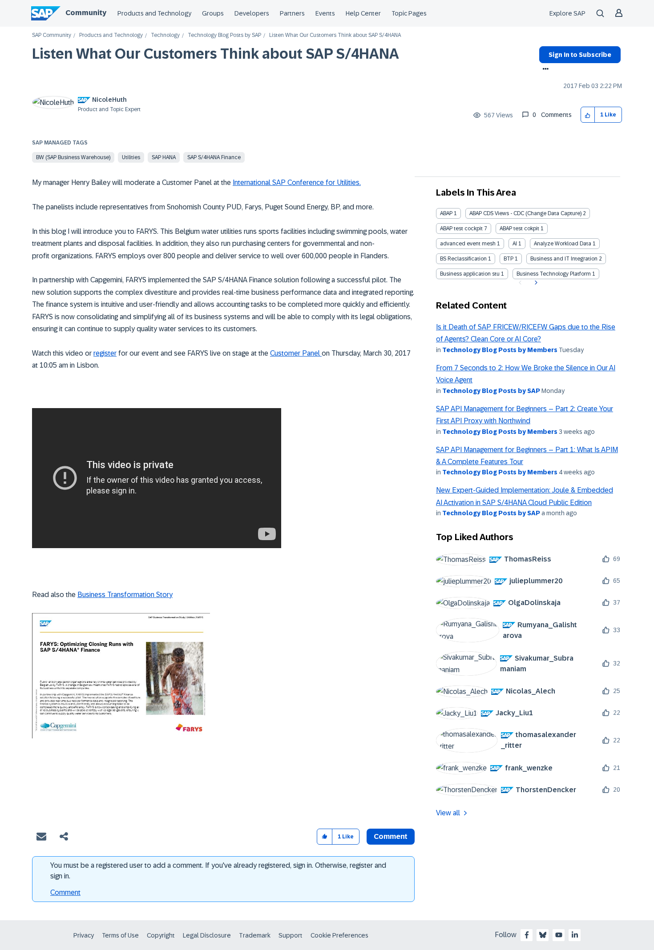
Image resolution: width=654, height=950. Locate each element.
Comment (65, 892)
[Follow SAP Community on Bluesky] (542, 934)
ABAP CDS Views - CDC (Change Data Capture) (525, 213)
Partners (292, 13)
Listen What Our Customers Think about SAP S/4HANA (215, 54)
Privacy (83, 935)
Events (325, 13)
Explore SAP (567, 13)
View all (448, 813)
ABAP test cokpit (519, 228)
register (105, 353)
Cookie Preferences (339, 935)
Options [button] (544, 69)
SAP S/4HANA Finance (214, 157)
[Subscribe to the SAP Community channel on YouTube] (558, 934)
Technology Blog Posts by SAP (224, 35)
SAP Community (51, 35)
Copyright (161, 935)
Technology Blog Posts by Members (499, 349)
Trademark (254, 935)
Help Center (363, 13)
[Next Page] (535, 282)
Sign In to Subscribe (580, 54)
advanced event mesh (468, 244)
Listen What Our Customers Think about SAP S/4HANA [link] (335, 35)
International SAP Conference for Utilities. (297, 182)
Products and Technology (154, 13)
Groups (213, 13)
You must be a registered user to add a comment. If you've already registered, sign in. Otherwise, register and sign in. (218, 871)
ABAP (446, 213)
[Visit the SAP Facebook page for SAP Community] (526, 934)
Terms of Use (120, 935)
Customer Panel (296, 353)
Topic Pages (409, 13)
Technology (165, 35)
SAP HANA (164, 157)
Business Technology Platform (554, 274)
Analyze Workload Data (562, 244)
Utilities (131, 157)
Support (291, 935)
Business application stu (470, 274)
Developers (251, 13)
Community (85, 12)
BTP (508, 259)
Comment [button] (391, 836)
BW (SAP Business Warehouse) (73, 157)
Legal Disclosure (207, 935)
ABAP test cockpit (461, 228)
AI (515, 244)
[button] (588, 115)
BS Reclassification (463, 259)
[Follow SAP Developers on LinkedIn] (574, 934)
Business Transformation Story (125, 594)
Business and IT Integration (563, 259)
